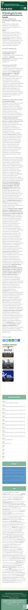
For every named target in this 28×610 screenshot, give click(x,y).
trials (24, 579)
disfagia (19, 521)
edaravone (13, 524)
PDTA (21, 554)
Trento (21, 579)
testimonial (14, 575)
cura (17, 518)
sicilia (7, 569)
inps (3, 542)
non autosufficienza (12, 551)
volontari (4, 582)
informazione (10, 541)
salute (16, 564)
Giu (13, 402)
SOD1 (9, 571)
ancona (4, 499)
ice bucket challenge (12, 539)
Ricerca (19, 562)
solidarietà (14, 571)
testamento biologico (7, 575)
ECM (9, 524)
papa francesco (9, 554)
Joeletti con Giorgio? (6, 471)
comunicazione (21, 514)
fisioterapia (9, 527)
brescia (10, 507)
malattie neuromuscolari (14, 546)
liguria (16, 544)
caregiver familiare (14, 509)
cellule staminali (22, 509)
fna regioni (19, 528)
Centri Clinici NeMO (6, 511)
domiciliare (12, 522)
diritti (20, 519)
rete (25, 560)
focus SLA (4, 529)
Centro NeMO (15, 513)
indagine (24, 539)
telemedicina (14, 574)
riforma (8, 563)
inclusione (19, 539)
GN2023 (18, 538)
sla (10, 568)
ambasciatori (18, 497)
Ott (21, 406)
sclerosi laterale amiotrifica (9, 565)
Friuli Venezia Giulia (19, 532)
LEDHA (12, 544)
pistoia (8, 557)
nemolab (4, 551)
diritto (23, 519)
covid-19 (12, 518)
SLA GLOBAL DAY (21, 569)
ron (13, 563)
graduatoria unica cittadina (9, 251)
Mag (11, 402)
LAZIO (6, 544)
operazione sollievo (11, 552)
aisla (23, 494)
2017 (7, 492)
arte (12, 499)
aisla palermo (16, 496)
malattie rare (7, 547)
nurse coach (21, 551)
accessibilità (16, 492)
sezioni (3, 569)
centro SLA (20, 513)
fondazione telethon (19, 529)
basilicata (20, 506)
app (6, 499)
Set (19, 406)
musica (11, 549)
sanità (19, 564)
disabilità (14, 521)
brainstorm (6, 507)
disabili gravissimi (6, 521)
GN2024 (22, 537)
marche (15, 547)
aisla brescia (5, 496)
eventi (4, 526)
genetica (19, 534)
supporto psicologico (7, 574)
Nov (23, 406)
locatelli (19, 544)
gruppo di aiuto (5, 539)
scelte (22, 563)
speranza (20, 571)
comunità (4, 516)
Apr (9, 402)
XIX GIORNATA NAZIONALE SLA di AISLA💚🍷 (12, 477)
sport (16, 572)
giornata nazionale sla (14, 536)
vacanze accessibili (10, 580)
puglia (11, 558)
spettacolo (13, 572)
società (6, 571)
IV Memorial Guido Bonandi (8, 474)
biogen (24, 506)
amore (22, 497)
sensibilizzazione (20, 567)
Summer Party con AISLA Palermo (10, 468)
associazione (5, 504)
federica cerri (23, 526)
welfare (16, 582)
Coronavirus (6, 518)
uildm (3, 580)
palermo (18, 552)
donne (3, 524)
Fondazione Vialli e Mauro (8, 531)
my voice (15, 549)
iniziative (21, 541)
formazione (18, 531)
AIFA (19, 494)
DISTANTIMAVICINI (6, 522)
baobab (16, 506)
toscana (13, 579)
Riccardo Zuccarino (12, 562)
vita (24, 580)
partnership (15, 554)
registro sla (21, 560)
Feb (5, 402)
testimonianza (20, 575)
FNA (14, 527)
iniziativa (16, 541)
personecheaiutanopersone (10, 555)
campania (19, 507)
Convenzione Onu (22, 516)
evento (8, 526)
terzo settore (21, 574)
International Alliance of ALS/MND (11, 542)
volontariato (10, 582)
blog (3, 507)
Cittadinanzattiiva (6, 514)
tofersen (9, 579)
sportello (21, 572)
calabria (15, 508)
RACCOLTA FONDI (19, 559)
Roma (11, 563)
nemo (19, 549)
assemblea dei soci (10, 501)
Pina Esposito (22, 555)
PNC (11, 557)
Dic (24, 406)
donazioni (23, 522)
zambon (20, 582)
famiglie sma (17, 526)
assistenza (7, 502)
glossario (12, 538)
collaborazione (15, 514)
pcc (18, 554)
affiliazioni (6, 494)
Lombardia (5, 546)
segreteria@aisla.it (6, 596)
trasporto (18, 579)
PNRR (13, 557)
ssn (24, 572)
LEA (9, 544)
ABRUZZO (10, 492)
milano (7, 549)
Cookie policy (12, 597)
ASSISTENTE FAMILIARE (20, 501)
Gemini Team (14, 534)
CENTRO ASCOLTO (15, 511)
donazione (18, 523)
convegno (16, 516)
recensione (8, 560)
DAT (9, 519)
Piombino (4, 557)
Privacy (17, 597)
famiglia (12, 526)
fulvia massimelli (6, 534)
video (22, 580)
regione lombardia (14, 560)
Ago (17, 402)
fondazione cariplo (11, 529)
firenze (5, 527)
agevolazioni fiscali (14, 494)
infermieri (4, 541)
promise (7, 558)
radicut (4, 560)
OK (18, 603)
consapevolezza (10, 516)
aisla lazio (10, 496)
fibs (3, 527)
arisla (9, 499)
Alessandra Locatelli (11, 497)
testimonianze (6, 577)
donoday (6, 524)
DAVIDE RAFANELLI (14, 519)
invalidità (21, 542)
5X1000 (3, 492)
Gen (3, 402)
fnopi (24, 527)
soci (3, 571)
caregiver (6, 509)
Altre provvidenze (6, 337)
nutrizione (4, 552)
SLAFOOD (14, 569)
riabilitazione (5, 562)
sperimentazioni (6, 572)
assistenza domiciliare (18, 503)
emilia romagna (19, 524)
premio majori (18, 557)
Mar (7, 402)
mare (18, 547)
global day (5, 538)
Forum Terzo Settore (8, 532)
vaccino (18, 580)
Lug (15, 402)
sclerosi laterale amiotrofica (12, 566)
